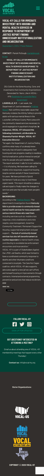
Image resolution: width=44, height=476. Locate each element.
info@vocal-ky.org (27, 362)
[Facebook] (14, 324)
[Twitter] (22, 324)
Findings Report (23, 200)
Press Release (26, 46)
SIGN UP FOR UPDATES (22, 330)
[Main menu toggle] (38, 8)
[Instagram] (29, 324)
